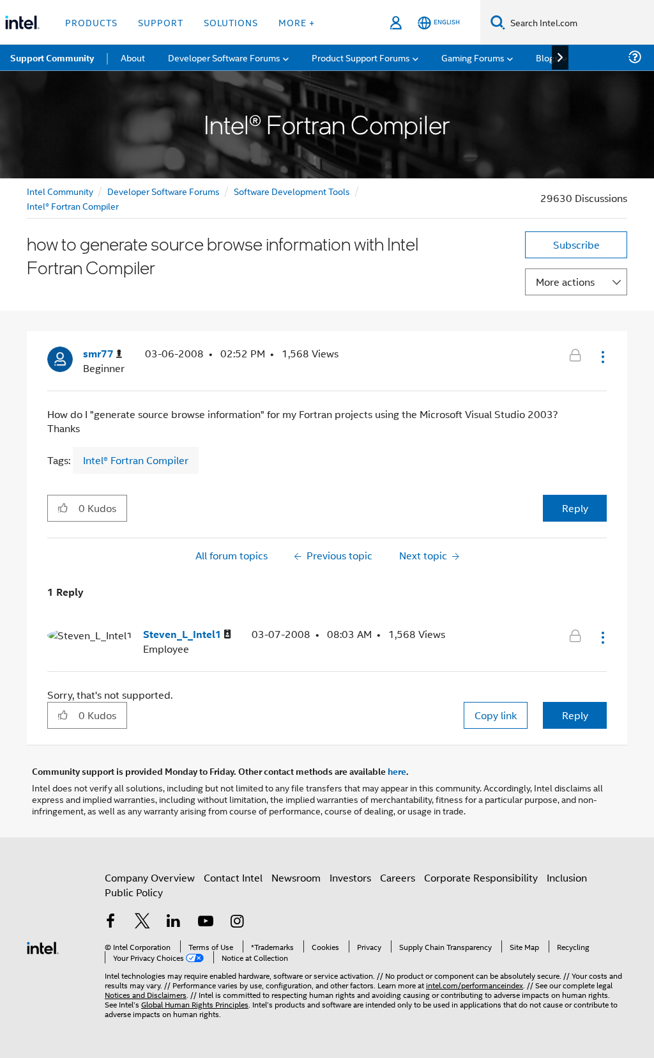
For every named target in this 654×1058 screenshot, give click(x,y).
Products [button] (91, 22)
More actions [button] (565, 281)
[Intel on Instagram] (237, 922)
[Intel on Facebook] (110, 922)
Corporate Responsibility (481, 877)
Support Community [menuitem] (52, 58)
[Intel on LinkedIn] (174, 922)
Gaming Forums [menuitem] (473, 57)
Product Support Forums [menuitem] (361, 57)
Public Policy (134, 892)
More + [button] (296, 22)
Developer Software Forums (163, 191)
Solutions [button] (231, 22)
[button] (601, 356)
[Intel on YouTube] (206, 922)
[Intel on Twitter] (142, 922)
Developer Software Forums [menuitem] (224, 57)
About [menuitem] (133, 57)
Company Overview (150, 877)
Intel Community (60, 191)
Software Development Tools (292, 191)
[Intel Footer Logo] (43, 946)
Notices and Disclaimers (145, 994)
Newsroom (296, 877)
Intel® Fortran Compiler (73, 205)
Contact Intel (233, 877)
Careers (397, 877)
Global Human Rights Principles (194, 1004)
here (397, 771)
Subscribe (576, 244)
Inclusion (567, 877)
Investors (350, 877)
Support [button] (160, 22)
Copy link (496, 715)
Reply (575, 508)
